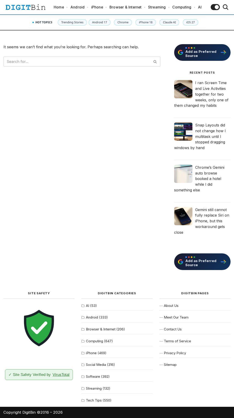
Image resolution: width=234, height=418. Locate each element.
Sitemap (170, 364)
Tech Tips (94, 400)
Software (93, 376)
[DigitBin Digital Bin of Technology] (25, 7)
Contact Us (173, 329)
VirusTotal (61, 374)
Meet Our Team (176, 317)
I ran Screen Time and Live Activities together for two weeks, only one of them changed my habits (201, 94)
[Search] (225, 7)
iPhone (97, 7)
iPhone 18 (145, 22)
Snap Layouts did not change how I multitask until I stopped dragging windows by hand (200, 136)
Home (59, 7)
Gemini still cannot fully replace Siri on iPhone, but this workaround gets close (201, 221)
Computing (181, 7)
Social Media (96, 364)
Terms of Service (177, 341)
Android (77, 7)
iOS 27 (190, 22)
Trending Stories (72, 22)
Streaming (157, 7)
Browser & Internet (125, 7)
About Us (171, 305)
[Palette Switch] (215, 7)
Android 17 (99, 22)
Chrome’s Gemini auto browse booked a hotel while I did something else (199, 178)
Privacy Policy (175, 353)
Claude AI (169, 22)
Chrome (122, 22)
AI (200, 7)
